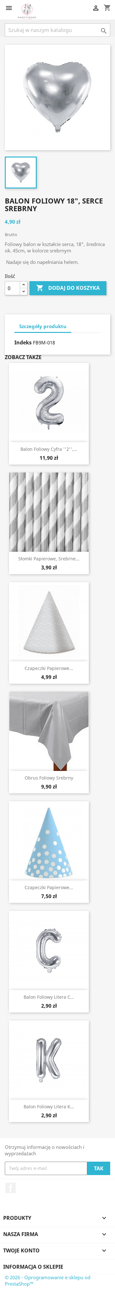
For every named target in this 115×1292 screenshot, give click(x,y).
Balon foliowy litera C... (49, 997)
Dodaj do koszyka (68, 288)
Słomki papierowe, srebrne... (49, 559)
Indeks (23, 342)
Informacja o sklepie (33, 1266)
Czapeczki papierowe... (49, 668)
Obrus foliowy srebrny (49, 778)
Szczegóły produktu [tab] (42, 326)
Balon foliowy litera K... (49, 1107)
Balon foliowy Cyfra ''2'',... (48, 449)
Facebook (10, 1188)
